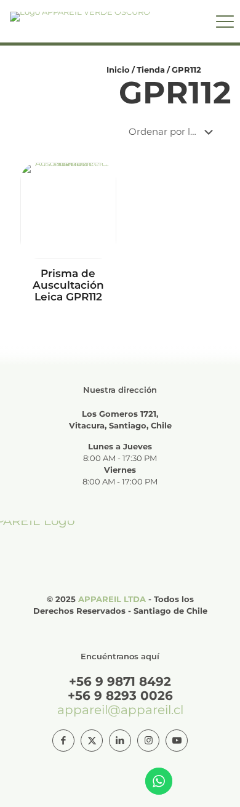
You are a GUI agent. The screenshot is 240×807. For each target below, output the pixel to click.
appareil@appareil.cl (120, 709)
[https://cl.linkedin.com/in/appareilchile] (120, 740)
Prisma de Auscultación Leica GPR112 (68, 285)
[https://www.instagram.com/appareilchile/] (148, 740)
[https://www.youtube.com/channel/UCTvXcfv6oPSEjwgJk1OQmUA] (177, 740)
